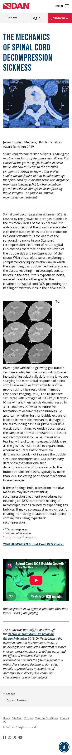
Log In (36, 18)
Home (6, 718)
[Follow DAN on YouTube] (20, 737)
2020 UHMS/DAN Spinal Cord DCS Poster (33, 544)
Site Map (17, 718)
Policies (28, 718)
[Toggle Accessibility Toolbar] (64, 747)
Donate (12, 18)
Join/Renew (60, 18)
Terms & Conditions (46, 718)
